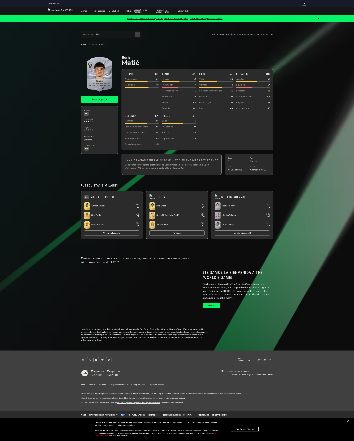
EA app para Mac (138, 384)
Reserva (92, 384)
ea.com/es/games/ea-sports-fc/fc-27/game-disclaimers (138, 403)
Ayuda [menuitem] (83, 415)
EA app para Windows (119, 384)
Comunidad (183, 11)
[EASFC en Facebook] (96, 359)
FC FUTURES (113, 11)
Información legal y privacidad (102, 415)
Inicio (83, 43)
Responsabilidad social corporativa (177, 415)
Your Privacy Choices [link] (135, 415)
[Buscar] (137, 34)
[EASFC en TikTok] (108, 359)
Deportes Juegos (156, 384)
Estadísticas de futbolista (140, 11)
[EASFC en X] (89, 359)
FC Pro (128, 11)
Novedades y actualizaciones (162, 11)
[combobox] (244, 359)
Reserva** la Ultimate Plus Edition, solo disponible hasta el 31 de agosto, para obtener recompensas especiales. (174, 18)
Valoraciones (99, 11)
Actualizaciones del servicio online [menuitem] (212, 415)
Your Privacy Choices (244, 429)
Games (84, 11)
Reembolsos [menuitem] (153, 415)
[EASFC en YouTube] (102, 359)
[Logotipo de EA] (84, 373)
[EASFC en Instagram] (83, 359)
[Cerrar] (318, 18)
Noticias (102, 384)
